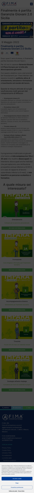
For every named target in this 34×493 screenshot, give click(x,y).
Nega (17, 483)
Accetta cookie (17, 478)
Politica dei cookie (13, 491)
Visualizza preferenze (17, 487)
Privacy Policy (21, 491)
